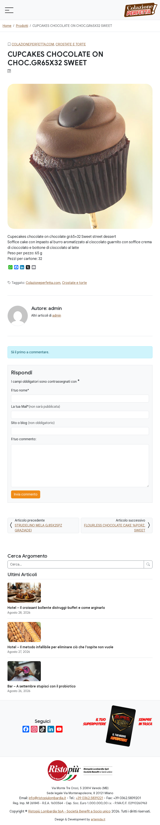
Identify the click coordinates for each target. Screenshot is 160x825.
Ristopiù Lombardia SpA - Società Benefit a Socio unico (69, 811)
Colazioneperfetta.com (33, 44)
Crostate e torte (71, 44)
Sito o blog (33, 423)
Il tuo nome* (20, 390)
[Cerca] (148, 564)
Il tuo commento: (23, 439)
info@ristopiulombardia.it (47, 798)
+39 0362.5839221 (89, 798)
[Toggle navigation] (8, 10)
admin (56, 315)
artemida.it (98, 819)
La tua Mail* (35, 407)
